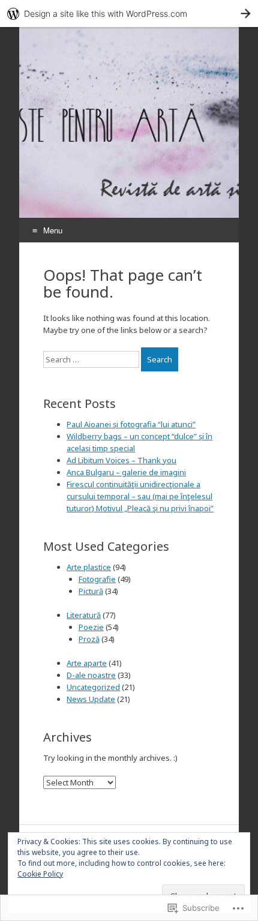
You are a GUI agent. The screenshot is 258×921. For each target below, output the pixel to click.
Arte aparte (87, 663)
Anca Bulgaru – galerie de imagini (126, 472)
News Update (91, 699)
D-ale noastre (91, 675)
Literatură (84, 615)
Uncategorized (93, 687)
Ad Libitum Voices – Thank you (121, 460)
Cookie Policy (40, 874)
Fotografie (97, 579)
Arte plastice (89, 567)
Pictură (91, 591)
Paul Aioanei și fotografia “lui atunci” (131, 424)
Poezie (91, 627)
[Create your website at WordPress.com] (129, 13)
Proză (89, 639)
